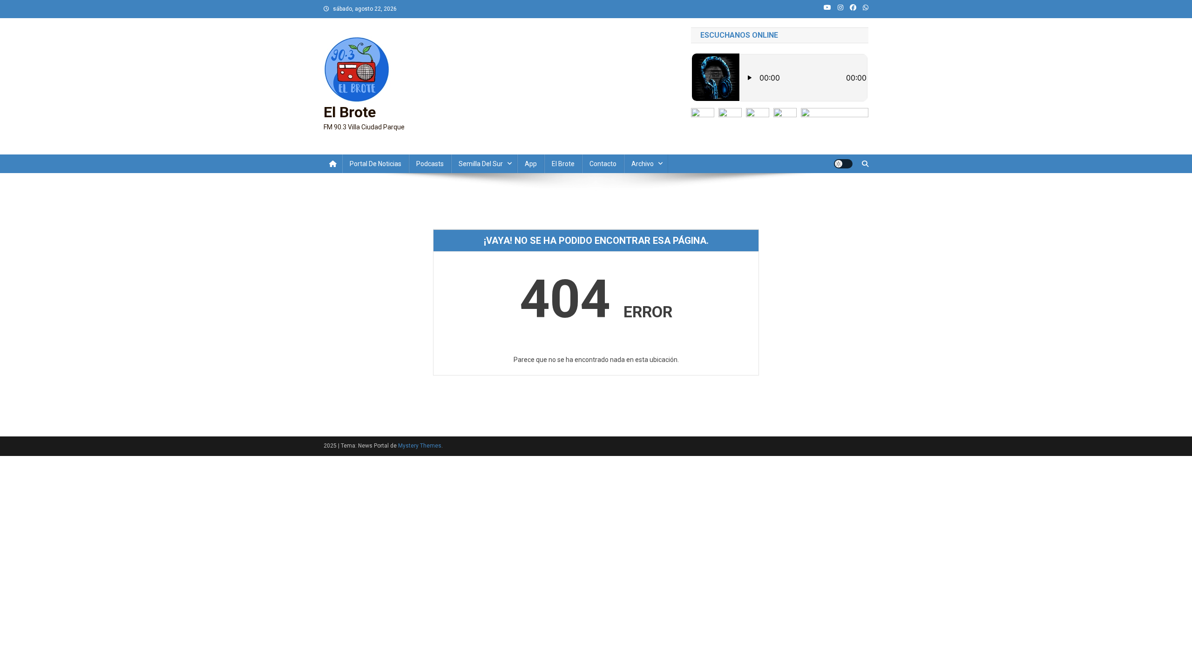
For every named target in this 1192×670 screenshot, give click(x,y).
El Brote (350, 112)
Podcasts (430, 164)
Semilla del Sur (481, 164)
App (531, 164)
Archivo (642, 164)
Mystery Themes (419, 445)
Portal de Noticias (375, 164)
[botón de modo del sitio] (843, 163)
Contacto (602, 164)
